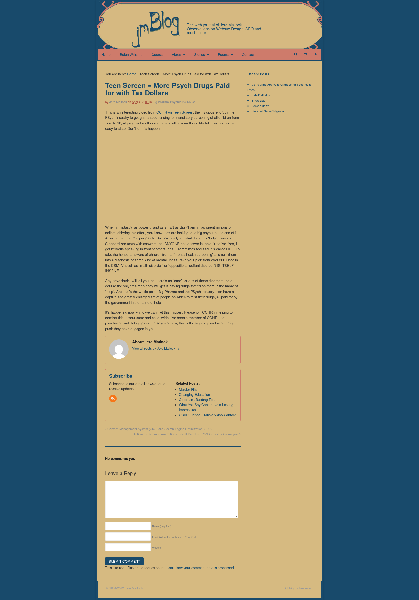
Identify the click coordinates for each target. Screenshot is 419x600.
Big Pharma (161, 102)
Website (156, 547)
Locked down (260, 106)
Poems (223, 54)
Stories (199, 54)
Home (106, 54)
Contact (248, 54)
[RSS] (113, 398)
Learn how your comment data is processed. (200, 567)
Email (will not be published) (174, 537)
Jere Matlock (118, 102)
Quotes (157, 54)
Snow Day (258, 100)
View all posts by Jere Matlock (155, 348)
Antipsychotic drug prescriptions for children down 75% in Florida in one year (186, 434)
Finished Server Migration (269, 111)
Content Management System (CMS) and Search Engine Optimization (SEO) (159, 429)
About (176, 54)
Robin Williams (131, 54)
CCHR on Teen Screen (174, 112)
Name (161, 526)
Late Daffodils (261, 95)
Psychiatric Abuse (183, 102)
